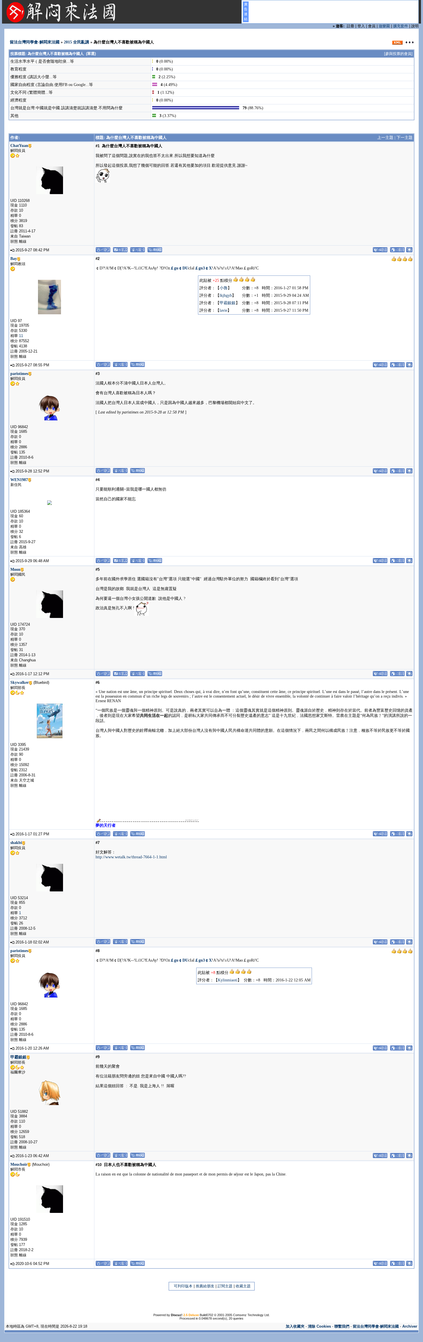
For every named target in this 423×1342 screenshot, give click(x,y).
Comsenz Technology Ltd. (251, 1315)
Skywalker (19, 682)
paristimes (19, 374)
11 (21, 336)
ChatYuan (19, 145)
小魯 (224, 288)
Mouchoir (18, 1164)
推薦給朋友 (205, 1286)
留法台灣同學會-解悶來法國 (35, 42)
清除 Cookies (319, 1326)
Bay (13, 258)
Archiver (409, 1326)
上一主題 (385, 137)
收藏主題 (243, 1286)
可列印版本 (183, 1286)
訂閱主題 (225, 1286)
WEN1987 (19, 480)
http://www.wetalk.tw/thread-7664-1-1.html (131, 857)
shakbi (16, 843)
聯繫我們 (341, 1326)
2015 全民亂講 (76, 42)
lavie (223, 310)
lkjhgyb (226, 295)
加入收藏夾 (295, 1326)
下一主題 (405, 137)
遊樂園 (384, 26)
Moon (15, 569)
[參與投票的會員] (398, 53)
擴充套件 (400, 26)
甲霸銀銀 (228, 303)
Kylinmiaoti (227, 980)
